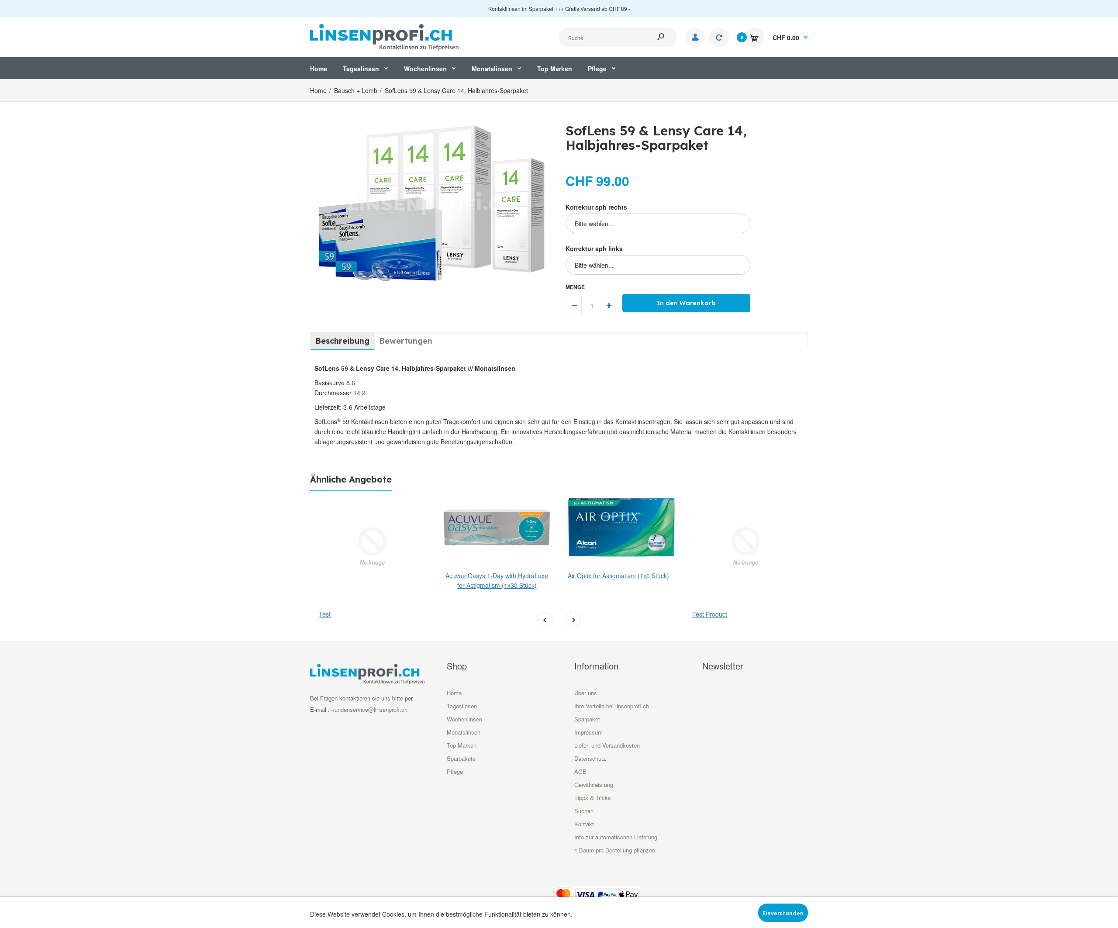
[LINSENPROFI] (384, 36)
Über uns (585, 693)
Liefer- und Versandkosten (607, 745)
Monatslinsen (463, 732)
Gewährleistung (593, 784)
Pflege (455, 771)
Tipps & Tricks (592, 797)
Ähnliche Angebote (351, 479)
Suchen (584, 811)
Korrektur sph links (594, 248)
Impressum (588, 732)
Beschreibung (342, 341)
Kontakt (584, 824)
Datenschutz (590, 758)
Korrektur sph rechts (596, 207)
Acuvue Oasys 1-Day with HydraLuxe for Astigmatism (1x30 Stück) (496, 580)
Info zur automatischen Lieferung (615, 837)
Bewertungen (405, 341)
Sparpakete (461, 758)
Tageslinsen (462, 706)
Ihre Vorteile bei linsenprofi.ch (611, 706)
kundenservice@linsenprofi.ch (369, 709)
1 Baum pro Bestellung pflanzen (614, 850)
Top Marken (461, 745)
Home (454, 693)
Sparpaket (587, 719)
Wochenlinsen (464, 719)
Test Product (709, 614)
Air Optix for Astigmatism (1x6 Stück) (618, 575)
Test (325, 614)
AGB (580, 771)
